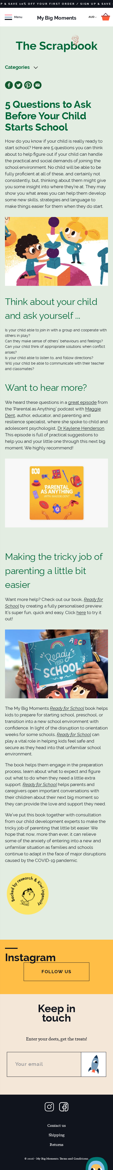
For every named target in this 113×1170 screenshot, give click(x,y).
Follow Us (56, 971)
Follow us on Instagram (49, 1106)
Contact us (56, 1125)
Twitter (18, 85)
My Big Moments (56, 18)
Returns (56, 1144)
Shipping (57, 1135)
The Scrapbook (56, 46)
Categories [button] (17, 67)
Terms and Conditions (74, 1158)
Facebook (9, 85)
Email (38, 85)
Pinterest (28, 85)
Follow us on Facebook (63, 1106)
